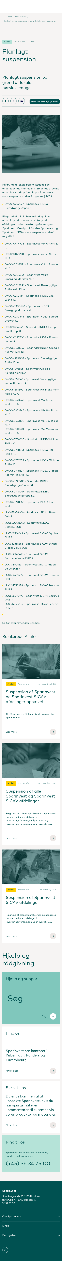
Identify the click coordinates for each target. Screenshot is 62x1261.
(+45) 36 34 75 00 (28, 1163)
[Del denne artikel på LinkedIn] (21, 101)
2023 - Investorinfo (16, 17)
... (3, 16)
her (37, 623)
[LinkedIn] (5, 1250)
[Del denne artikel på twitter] (13, 101)
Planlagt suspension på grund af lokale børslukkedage (29, 21)
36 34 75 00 (8, 1203)
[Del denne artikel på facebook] (5, 101)
